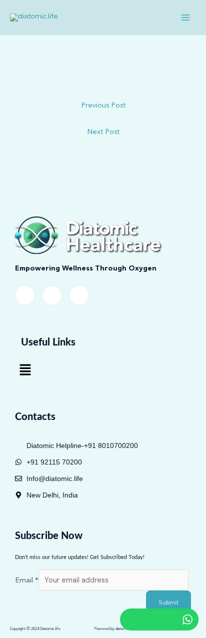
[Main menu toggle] (185, 17)
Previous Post (103, 106)
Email (26, 580)
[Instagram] (79, 296)
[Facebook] (25, 296)
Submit (168, 603)
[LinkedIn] (52, 296)
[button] (25, 371)
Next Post (103, 132)
